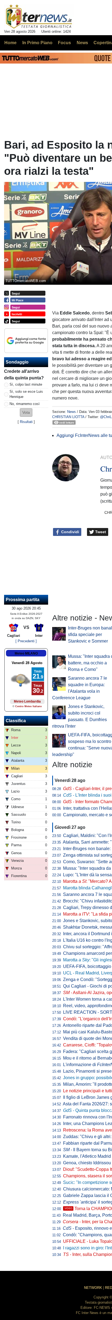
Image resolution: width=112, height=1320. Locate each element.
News (71, 412)
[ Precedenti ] (26, 641)
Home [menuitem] (10, 42)
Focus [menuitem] (64, 42)
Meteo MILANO (26, 653)
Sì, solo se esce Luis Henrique (26, 394)
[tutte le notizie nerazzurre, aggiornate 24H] (39, 16)
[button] (26, 412)
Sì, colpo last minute (26, 384)
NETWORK (93, 1288)
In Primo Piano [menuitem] (37, 42)
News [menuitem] (82, 42)
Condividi (69, 532)
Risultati (26, 422)
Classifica (16, 720)
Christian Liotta (68, 417)
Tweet (100, 532)
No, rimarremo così (25, 404)
